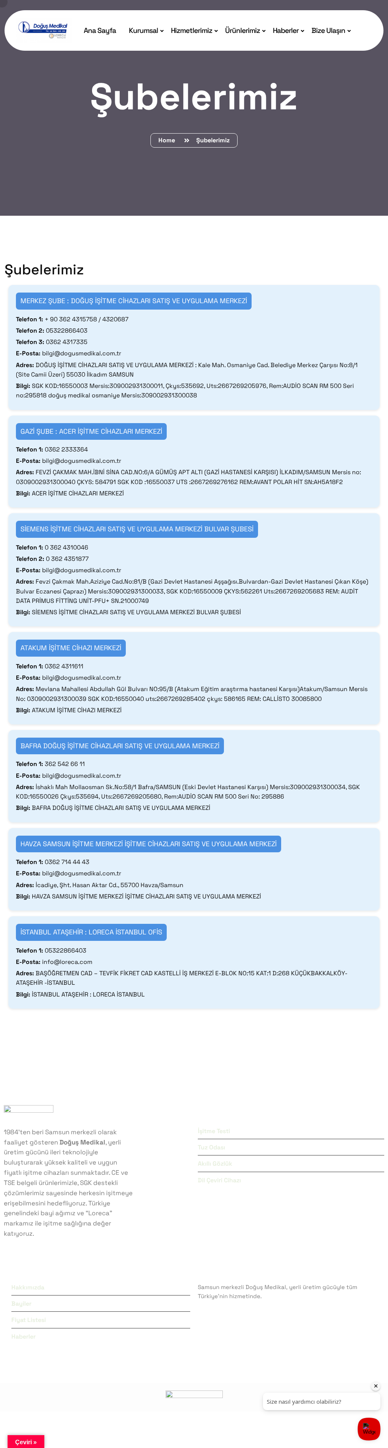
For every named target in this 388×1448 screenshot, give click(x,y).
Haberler (286, 30)
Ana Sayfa (100, 30)
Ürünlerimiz (242, 30)
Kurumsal (143, 30)
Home (168, 140)
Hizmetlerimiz (191, 30)
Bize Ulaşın (328, 30)
